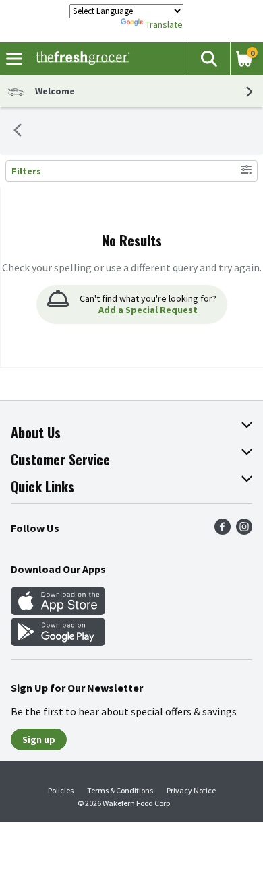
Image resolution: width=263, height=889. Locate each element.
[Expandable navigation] (14, 58)
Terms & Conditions (120, 790)
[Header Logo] (80, 58)
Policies (61, 790)
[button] (208, 58)
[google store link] (58, 642)
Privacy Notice (191, 790)
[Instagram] (244, 530)
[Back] (17, 131)
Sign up (38, 739)
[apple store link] (58, 611)
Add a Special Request (148, 310)
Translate (164, 24)
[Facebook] (222, 530)
